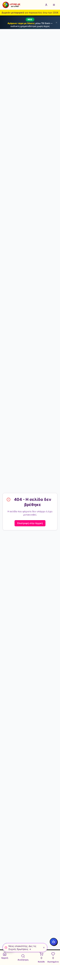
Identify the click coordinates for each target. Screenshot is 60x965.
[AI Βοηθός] (53, 942)
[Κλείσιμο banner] (56, 22)
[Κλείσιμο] (43, 947)
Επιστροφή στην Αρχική (30, 523)
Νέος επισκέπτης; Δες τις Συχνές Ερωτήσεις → (22, 947)
